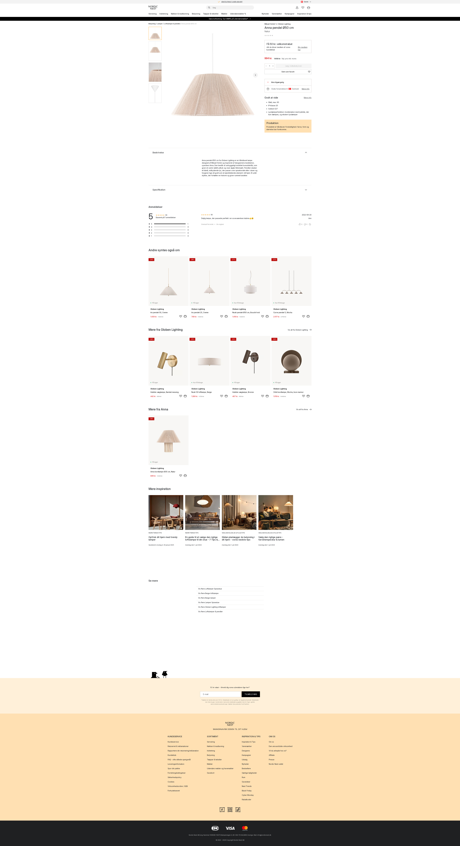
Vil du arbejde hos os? (278, 751)
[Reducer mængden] (266, 66)
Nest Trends (247, 786)
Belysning (196, 14)
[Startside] (153, 7)
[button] (268, 35)
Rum (243, 777)
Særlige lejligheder (249, 773)
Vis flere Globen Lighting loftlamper (212, 607)
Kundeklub (172, 755)
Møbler (224, 14)
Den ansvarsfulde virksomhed (280, 746)
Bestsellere (246, 768)
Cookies (171, 782)
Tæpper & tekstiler (210, 14)
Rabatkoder (246, 799)
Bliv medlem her (302, 48)
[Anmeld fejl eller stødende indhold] (309, 224)
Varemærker (277, 14)
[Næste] (255, 75)
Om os (271, 742)
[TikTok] (238, 809)
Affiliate (272, 755)
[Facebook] (222, 809)
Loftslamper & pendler (172, 24)
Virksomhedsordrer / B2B (178, 786)
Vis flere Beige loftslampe (208, 593)
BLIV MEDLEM (225, 2)
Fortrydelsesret (174, 791)
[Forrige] (169, 75)
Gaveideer (246, 782)
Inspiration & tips (304, 14)
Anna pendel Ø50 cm (189, 24)
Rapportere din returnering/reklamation (183, 751)
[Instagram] (230, 809)
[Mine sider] (297, 7)
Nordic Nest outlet (276, 764)
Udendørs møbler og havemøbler (220, 768)
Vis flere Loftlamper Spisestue (210, 589)
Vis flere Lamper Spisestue (208, 602)
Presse (271, 760)
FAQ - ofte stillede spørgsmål (179, 760)
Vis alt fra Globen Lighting (298, 330)
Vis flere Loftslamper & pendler (210, 612)
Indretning (163, 14)
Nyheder (265, 14)
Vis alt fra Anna (302, 409)
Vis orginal (220, 224)
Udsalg (244, 760)
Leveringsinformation (176, 764)
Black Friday (247, 791)
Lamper (160, 24)
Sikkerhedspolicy (174, 777)
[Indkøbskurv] (308, 7)
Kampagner (289, 14)
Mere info (305, 89)
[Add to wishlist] (181, 316)
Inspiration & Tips (248, 742)
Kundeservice (173, 742)
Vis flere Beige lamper (207, 598)
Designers (246, 751)
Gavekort (210, 773)
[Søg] (209, 8)
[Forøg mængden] (273, 66)
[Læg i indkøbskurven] (185, 316)
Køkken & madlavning (180, 14)
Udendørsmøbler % (238, 14)
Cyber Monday (248, 795)
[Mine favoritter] (303, 7)
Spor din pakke (174, 768)
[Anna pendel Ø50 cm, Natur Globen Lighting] (213, 75)
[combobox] (306, 2)
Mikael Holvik (269, 24)
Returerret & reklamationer (178, 746)
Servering (153, 14)
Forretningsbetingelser (177, 773)
